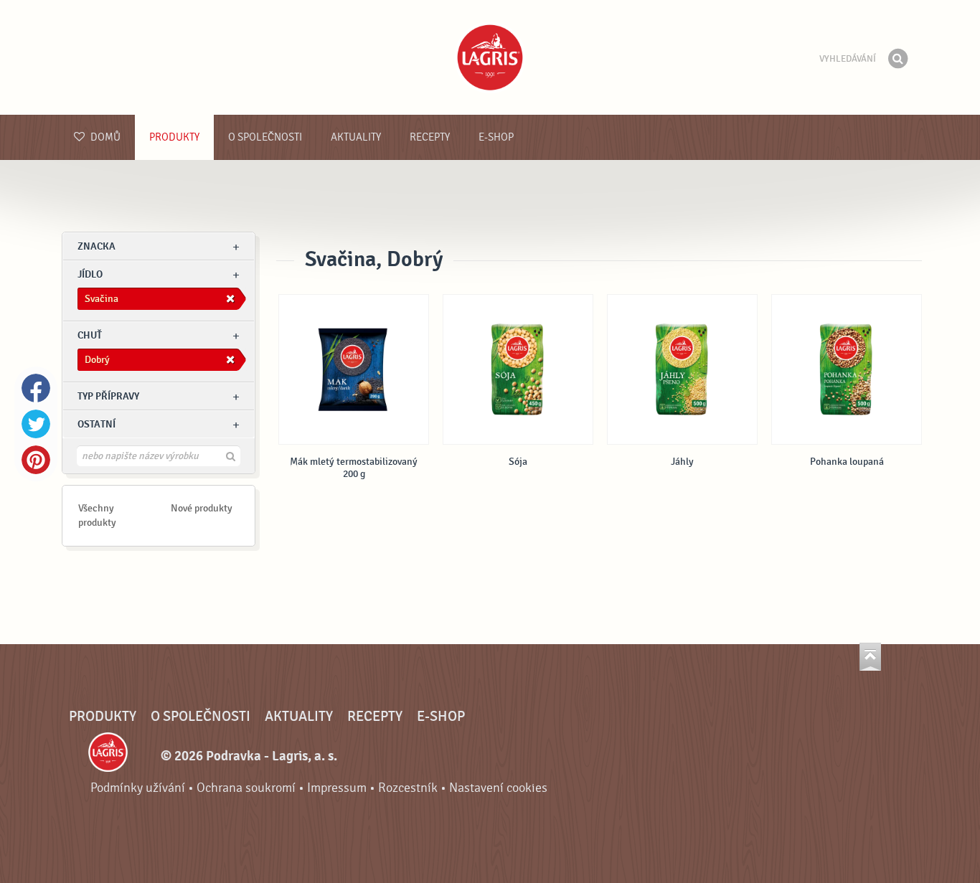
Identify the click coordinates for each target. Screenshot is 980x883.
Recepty (430, 137)
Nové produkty (201, 508)
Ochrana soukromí (246, 787)
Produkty (174, 137)
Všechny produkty (97, 515)
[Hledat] (897, 58)
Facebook (36, 388)
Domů (104, 137)
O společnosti (265, 137)
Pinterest (36, 459)
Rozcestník (408, 787)
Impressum (337, 787)
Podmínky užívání (137, 787)
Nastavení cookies (498, 787)
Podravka (490, 57)
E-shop (496, 137)
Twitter (36, 424)
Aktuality (356, 137)
